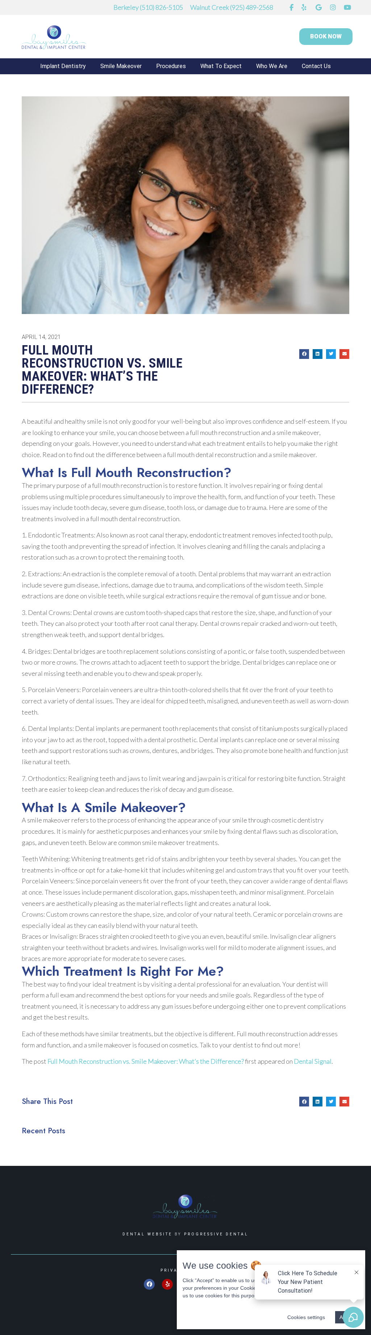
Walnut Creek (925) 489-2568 (231, 7)
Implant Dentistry (63, 66)
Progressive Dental (216, 1234)
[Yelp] (167, 1284)
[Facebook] (149, 1284)
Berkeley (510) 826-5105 (148, 7)
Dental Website (147, 1234)
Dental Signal (313, 1061)
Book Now (326, 36)
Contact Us (316, 66)
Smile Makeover (121, 66)
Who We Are (271, 66)
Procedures (171, 66)
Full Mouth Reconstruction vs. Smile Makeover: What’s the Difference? (145, 1061)
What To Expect (221, 66)
